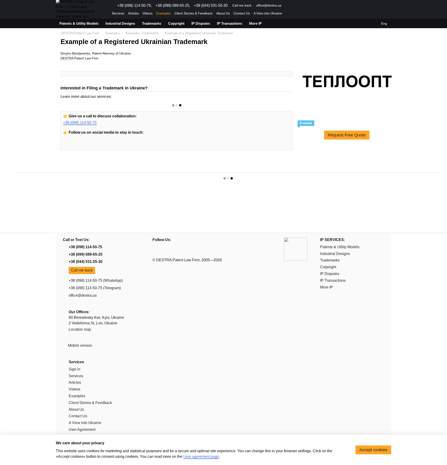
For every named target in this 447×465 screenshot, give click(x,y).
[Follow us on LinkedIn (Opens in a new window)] (304, 5)
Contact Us (242, 13)
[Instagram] (79, 145)
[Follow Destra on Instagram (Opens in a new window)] (293, 5)
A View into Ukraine (268, 13)
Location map (80, 329)
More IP (255, 23)
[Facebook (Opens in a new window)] (299, 5)
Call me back (241, 5)
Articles (133, 13)
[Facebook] (89, 145)
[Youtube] (68, 145)
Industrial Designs (120, 23)
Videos (147, 13)
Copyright (176, 23)
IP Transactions (229, 23)
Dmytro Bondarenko (75, 53)
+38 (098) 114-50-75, (134, 5)
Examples (163, 13)
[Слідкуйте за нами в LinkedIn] (100, 145)
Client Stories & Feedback (193, 13)
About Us (223, 13)
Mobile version (79, 345)
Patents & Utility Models (78, 23)
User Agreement (82, 429)
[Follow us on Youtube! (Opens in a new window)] (288, 5)
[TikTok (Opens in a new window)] (310, 5)
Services (118, 13)
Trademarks (151, 23)
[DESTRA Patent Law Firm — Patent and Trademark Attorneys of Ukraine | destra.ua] (295, 249)
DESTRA (67, 58)
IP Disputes (200, 23)
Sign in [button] (74, 369)
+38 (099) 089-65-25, (173, 5)
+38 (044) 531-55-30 (211, 5)
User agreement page (201, 456)
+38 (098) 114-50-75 (80, 123)
